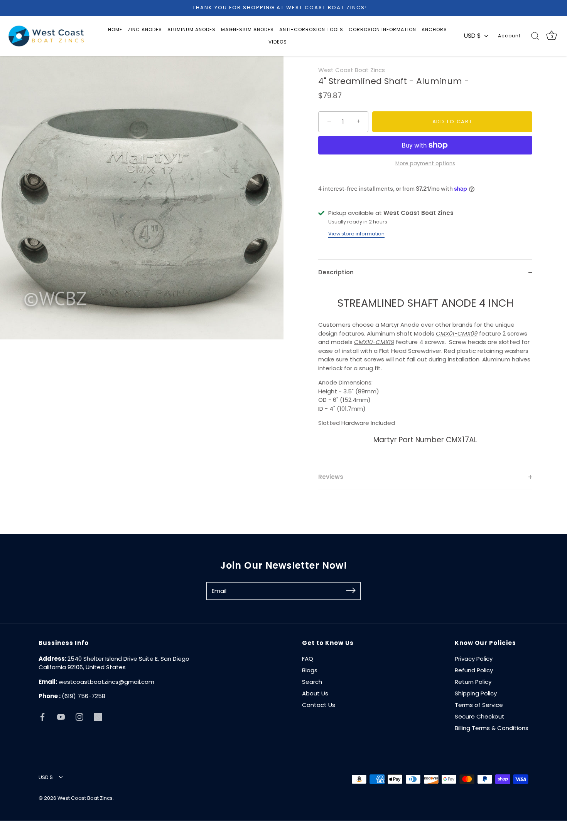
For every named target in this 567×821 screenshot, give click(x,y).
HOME (115, 29)
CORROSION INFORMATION (382, 29)
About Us (315, 693)
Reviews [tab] (330, 477)
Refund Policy (474, 670)
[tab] (425, 374)
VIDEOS (277, 42)
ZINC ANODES (145, 29)
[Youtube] (61, 716)
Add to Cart (452, 121)
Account (509, 35)
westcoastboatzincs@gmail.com (106, 682)
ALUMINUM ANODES (191, 29)
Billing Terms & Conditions (491, 728)
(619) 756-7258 (83, 696)
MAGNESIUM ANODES (247, 29)
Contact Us (318, 705)
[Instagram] (79, 716)
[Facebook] (42, 716)
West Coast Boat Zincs (351, 70)
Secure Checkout (480, 716)
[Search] (535, 36)
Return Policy (473, 682)
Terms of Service (479, 705)
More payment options (425, 163)
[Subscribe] (350, 590)
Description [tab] (336, 272)
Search (312, 682)
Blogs (309, 670)
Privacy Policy (474, 659)
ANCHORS (434, 29)
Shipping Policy (476, 693)
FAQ (307, 659)
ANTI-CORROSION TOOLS (311, 29)
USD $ (472, 35)
